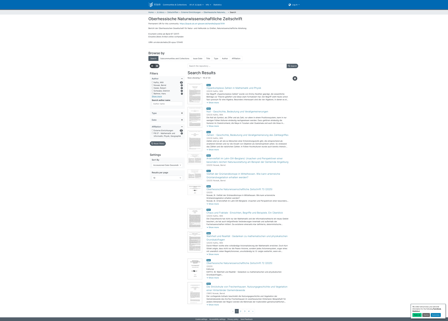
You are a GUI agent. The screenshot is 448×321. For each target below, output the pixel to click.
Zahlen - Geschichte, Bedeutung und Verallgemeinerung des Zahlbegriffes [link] (247, 135)
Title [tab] (208, 58)
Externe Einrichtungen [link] (191, 12)
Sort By (155, 160)
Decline (426, 315)
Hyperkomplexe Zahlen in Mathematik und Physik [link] (233, 88)
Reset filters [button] (158, 143)
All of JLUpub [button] (195, 5)
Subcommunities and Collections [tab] (174, 58)
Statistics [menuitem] (217, 5)
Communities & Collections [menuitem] (175, 5)
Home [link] (151, 12)
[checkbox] (152, 82)
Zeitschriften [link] (172, 12)
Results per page (160, 172)
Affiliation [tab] (236, 58)
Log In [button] (295, 5)
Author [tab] (225, 58)
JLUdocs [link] (160, 12)
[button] (154, 4)
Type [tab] (216, 58)
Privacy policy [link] (233, 319)
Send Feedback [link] (247, 319)
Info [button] (207, 5)
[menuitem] (196, 4)
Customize (435, 315)
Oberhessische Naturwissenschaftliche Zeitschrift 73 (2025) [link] (239, 189)
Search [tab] (153, 58)
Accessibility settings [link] (217, 319)
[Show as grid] (157, 66)
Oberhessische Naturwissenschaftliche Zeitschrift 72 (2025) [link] (239, 263)
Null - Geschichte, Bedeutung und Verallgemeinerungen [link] (237, 111)
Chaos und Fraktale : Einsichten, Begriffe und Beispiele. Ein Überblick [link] (244, 212)
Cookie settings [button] (201, 319)
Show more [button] (157, 96)
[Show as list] (152, 66)
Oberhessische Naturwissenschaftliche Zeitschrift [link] (215, 12)
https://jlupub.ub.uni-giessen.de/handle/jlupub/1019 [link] (202, 23)
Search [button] (293, 66)
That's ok (417, 315)
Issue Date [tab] (197, 58)
